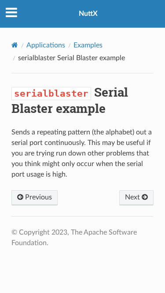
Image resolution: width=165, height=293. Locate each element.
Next (133, 197)
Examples (88, 45)
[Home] (14, 45)
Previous (37, 197)
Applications (45, 45)
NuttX (88, 13)
